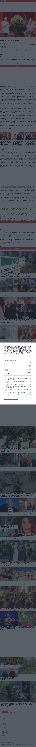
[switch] (29, 362)
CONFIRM (11, 399)
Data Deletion (13, 402)
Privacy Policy (23, 402)
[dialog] (18, 373)
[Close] (34, 344)
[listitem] (18, 360)
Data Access (18, 402)
